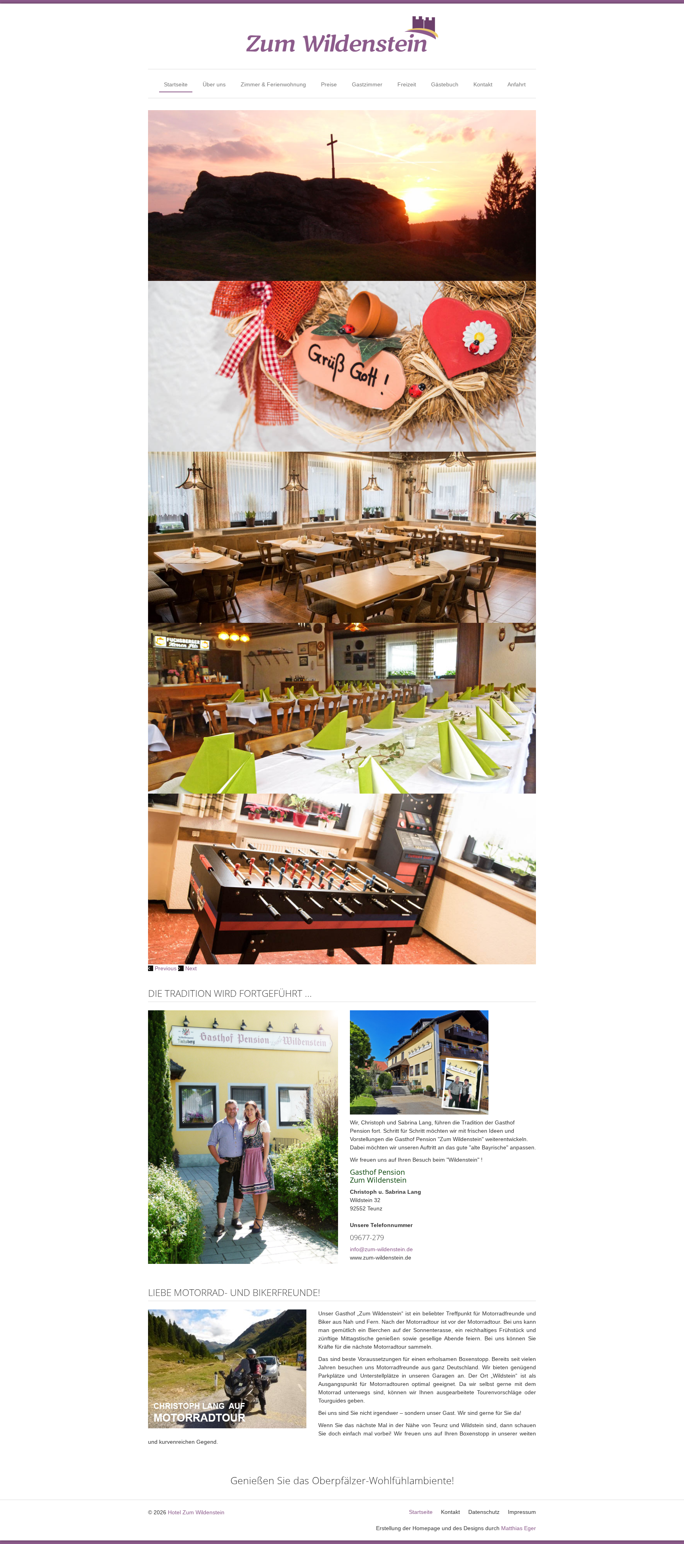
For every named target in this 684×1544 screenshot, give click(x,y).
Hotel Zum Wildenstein (196, 1512)
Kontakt (482, 84)
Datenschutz (484, 1512)
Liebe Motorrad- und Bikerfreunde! (234, 1292)
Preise (329, 84)
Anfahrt (516, 84)
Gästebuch (444, 84)
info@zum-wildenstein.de (381, 1249)
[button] (163, 968)
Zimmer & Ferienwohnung (273, 84)
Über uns (214, 84)
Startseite (176, 84)
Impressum (522, 1512)
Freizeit (406, 84)
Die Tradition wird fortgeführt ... (230, 993)
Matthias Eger (518, 1528)
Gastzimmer (367, 84)
